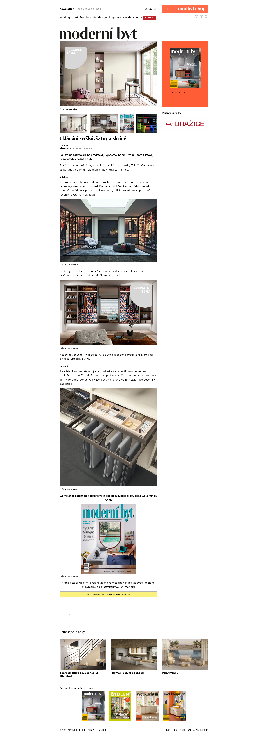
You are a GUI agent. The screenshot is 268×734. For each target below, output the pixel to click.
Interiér (91, 17)
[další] (154, 123)
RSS (168, 730)
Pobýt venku (170, 673)
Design (102, 17)
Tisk (175, 730)
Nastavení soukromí (198, 730)
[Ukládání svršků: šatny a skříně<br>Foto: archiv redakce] (75, 132)
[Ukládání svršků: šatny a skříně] (108, 260)
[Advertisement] (96, 608)
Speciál (138, 17)
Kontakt (92, 730)
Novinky (65, 17)
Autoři (102, 730)
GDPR (182, 730)
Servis (127, 17)
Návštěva (78, 17)
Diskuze (69, 615)
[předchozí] (62, 123)
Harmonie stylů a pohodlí (127, 673)
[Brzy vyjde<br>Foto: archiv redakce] (128, 132)
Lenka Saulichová (82, 149)
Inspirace (115, 17)
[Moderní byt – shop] (185, 17)
